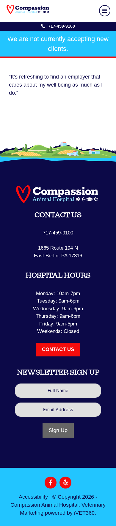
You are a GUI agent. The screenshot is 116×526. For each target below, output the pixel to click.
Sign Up (58, 430)
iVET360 (84, 513)
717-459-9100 (61, 26)
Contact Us (58, 349)
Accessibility (33, 497)
